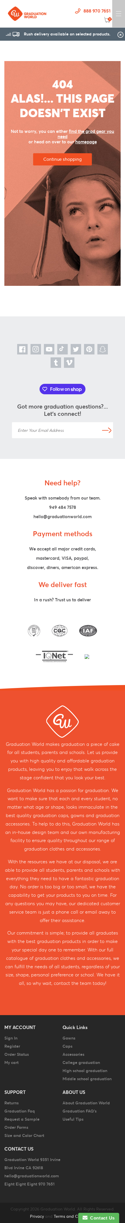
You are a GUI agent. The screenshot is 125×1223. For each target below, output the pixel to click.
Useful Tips (73, 1119)
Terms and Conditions (74, 1216)
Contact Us (101, 1217)
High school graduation (85, 1070)
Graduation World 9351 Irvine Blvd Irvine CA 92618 (32, 1163)
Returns (11, 1103)
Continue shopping (62, 159)
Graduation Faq (19, 1111)
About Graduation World (86, 1103)
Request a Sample (22, 1119)
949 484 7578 (62, 507)
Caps (67, 1046)
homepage (86, 142)
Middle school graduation (87, 1078)
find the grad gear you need (86, 134)
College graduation (81, 1062)
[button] (118, 13)
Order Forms (16, 1127)
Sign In (10, 1038)
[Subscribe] (106, 430)
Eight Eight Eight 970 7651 (29, 1184)
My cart (11, 1062)
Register (12, 1046)
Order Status (16, 1054)
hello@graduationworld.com (62, 516)
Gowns (69, 1038)
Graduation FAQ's (80, 1111)
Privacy (37, 1216)
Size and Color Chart (24, 1135)
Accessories (73, 1054)
